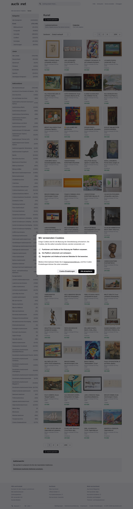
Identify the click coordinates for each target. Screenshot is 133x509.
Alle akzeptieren (86, 271)
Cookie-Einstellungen (67, 271)
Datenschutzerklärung (72, 262)
